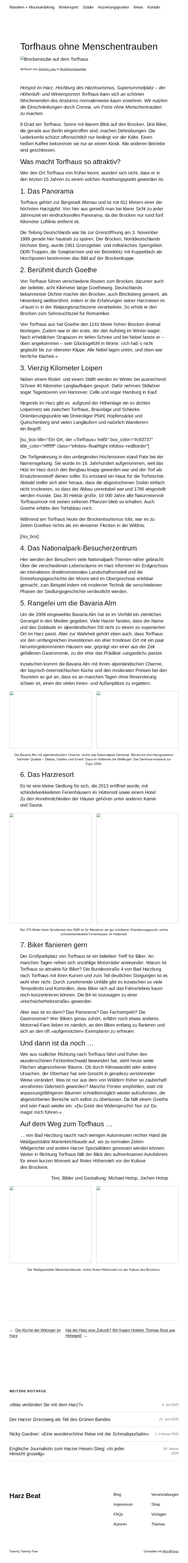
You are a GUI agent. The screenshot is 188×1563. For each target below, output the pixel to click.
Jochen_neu (47, 69)
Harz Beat (25, 1495)
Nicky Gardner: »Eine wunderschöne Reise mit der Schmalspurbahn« (79, 1433)
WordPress (171, 1551)
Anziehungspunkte (73, 69)
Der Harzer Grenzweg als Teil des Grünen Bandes (59, 1419)
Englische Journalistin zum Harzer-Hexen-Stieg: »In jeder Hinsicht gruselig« (66, 1451)
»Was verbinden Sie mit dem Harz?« (46, 1404)
